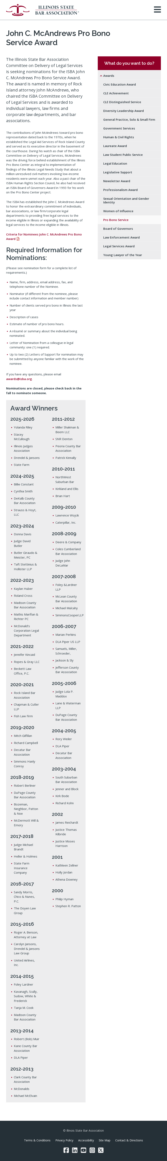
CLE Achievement (116, 93)
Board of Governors (118, 228)
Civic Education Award (119, 84)
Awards (108, 76)
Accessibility (86, 1140)
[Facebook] (66, 1150)
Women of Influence (118, 211)
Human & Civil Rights (118, 137)
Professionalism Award (120, 190)
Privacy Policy (64, 1140)
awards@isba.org (19, 379)
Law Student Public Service (123, 155)
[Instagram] (92, 1150)
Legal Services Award (119, 246)
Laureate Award (115, 146)
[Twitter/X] (101, 1150)
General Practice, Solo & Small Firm (129, 119)
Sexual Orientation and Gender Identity (126, 200)
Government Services (119, 128)
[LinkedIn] (75, 1150)
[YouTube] (83, 1150)
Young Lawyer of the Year (122, 255)
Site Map (104, 1140)
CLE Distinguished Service (122, 102)
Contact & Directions (129, 1140)
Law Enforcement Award (121, 237)
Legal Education (115, 163)
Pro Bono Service (116, 220)
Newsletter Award (116, 181)
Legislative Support (117, 172)
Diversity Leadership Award (123, 111)
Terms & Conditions (37, 1140)
